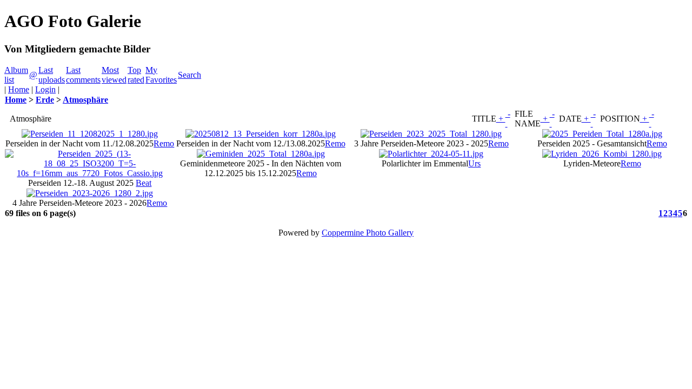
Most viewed (114, 74)
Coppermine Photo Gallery (368, 232)
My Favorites (161, 74)
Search (189, 74)
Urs (474, 163)
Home (18, 89)
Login (45, 89)
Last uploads (51, 74)
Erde (45, 99)
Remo (164, 143)
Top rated (136, 74)
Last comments (83, 74)
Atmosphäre (85, 99)
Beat (143, 182)
